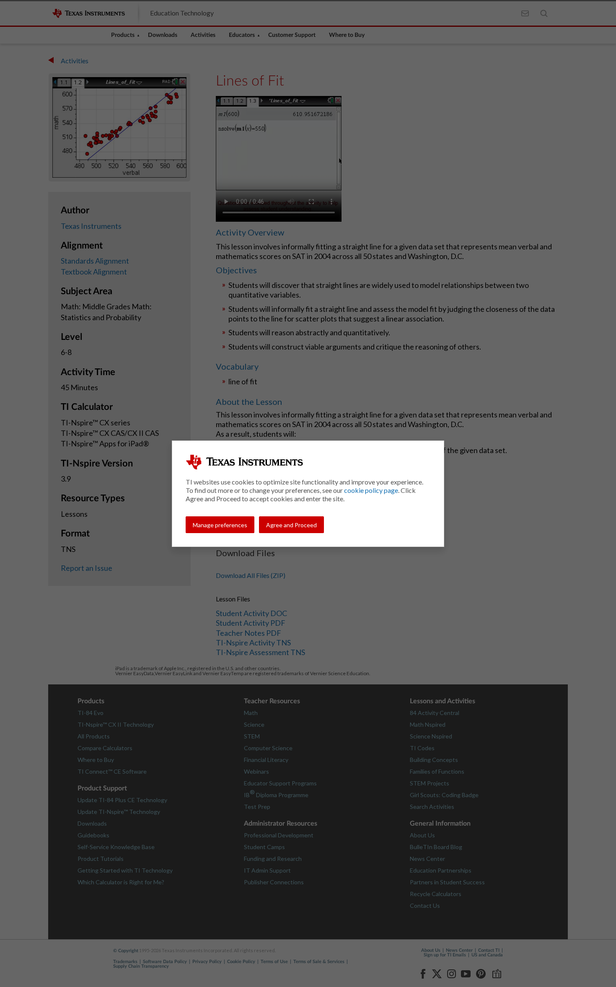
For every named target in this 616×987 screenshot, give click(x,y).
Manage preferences (220, 524)
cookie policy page (371, 490)
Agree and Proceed (291, 524)
